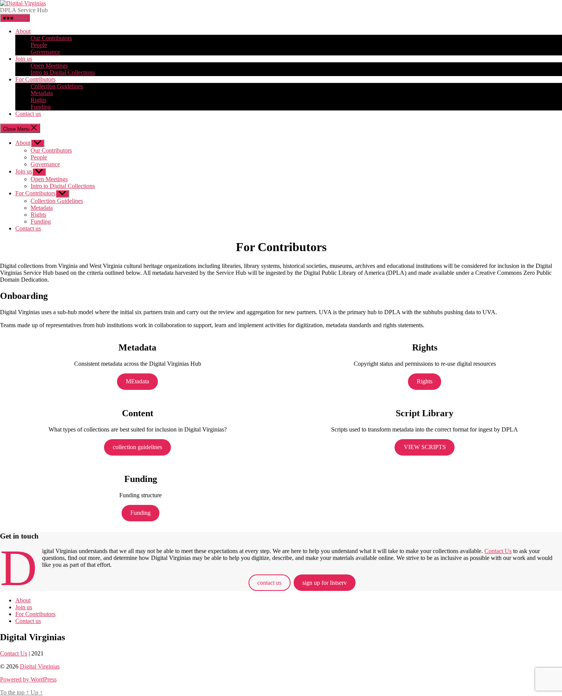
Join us (23, 58)
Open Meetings (49, 65)
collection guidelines (137, 447)
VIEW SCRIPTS (425, 447)
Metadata (42, 93)
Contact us (28, 113)
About (23, 31)
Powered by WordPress (28, 679)
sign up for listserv (324, 582)
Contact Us (498, 551)
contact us (269, 582)
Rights (38, 100)
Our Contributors (51, 38)
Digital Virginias (40, 666)
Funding (41, 107)
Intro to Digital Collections (63, 72)
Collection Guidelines (57, 86)
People (39, 45)
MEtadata (137, 381)
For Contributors (35, 79)
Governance (45, 52)
